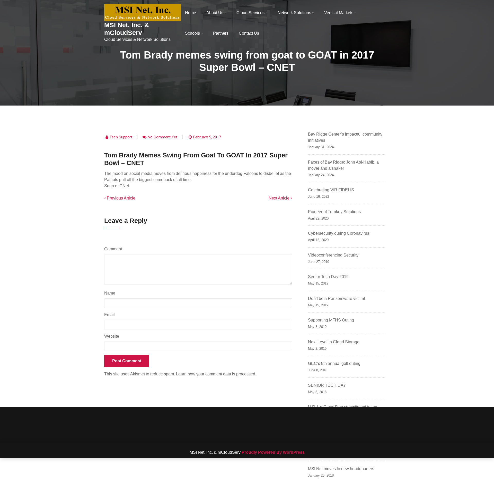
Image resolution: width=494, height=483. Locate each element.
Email (110, 314)
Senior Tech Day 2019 (328, 276)
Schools (192, 33)
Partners (220, 33)
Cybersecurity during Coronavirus (338, 233)
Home (190, 13)
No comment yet (162, 137)
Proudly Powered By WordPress (273, 452)
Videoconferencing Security (333, 255)
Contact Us (249, 33)
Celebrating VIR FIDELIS (331, 190)
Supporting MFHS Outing (331, 320)
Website (111, 336)
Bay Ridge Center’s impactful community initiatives (345, 137)
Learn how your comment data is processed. (216, 374)
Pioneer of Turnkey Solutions (334, 212)
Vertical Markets (338, 13)
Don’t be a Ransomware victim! (336, 298)
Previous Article (120, 198)
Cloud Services (250, 13)
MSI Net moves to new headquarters (341, 469)
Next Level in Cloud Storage (333, 342)
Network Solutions (294, 13)
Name (111, 293)
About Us (214, 13)
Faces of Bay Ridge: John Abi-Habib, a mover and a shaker (343, 165)
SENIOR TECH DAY (327, 385)
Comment (114, 249)
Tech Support (121, 137)
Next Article (279, 198)
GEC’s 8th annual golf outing (334, 363)
